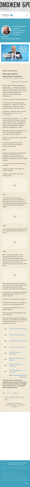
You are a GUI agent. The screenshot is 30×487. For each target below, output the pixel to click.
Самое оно (16, 113)
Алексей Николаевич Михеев (18, 328)
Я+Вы (20, 118)
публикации (12, 397)
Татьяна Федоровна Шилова (17, 341)
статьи (6, 397)
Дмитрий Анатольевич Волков (15, 464)
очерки (17, 397)
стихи (22, 397)
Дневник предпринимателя (10, 70)
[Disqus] (15, 436)
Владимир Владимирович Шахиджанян (17, 462)
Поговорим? (6, 115)
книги (6, 399)
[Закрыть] (28, 2)
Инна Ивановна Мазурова (17, 335)
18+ (28, 12)
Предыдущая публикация (14, 403)
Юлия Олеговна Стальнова (17, 347)
